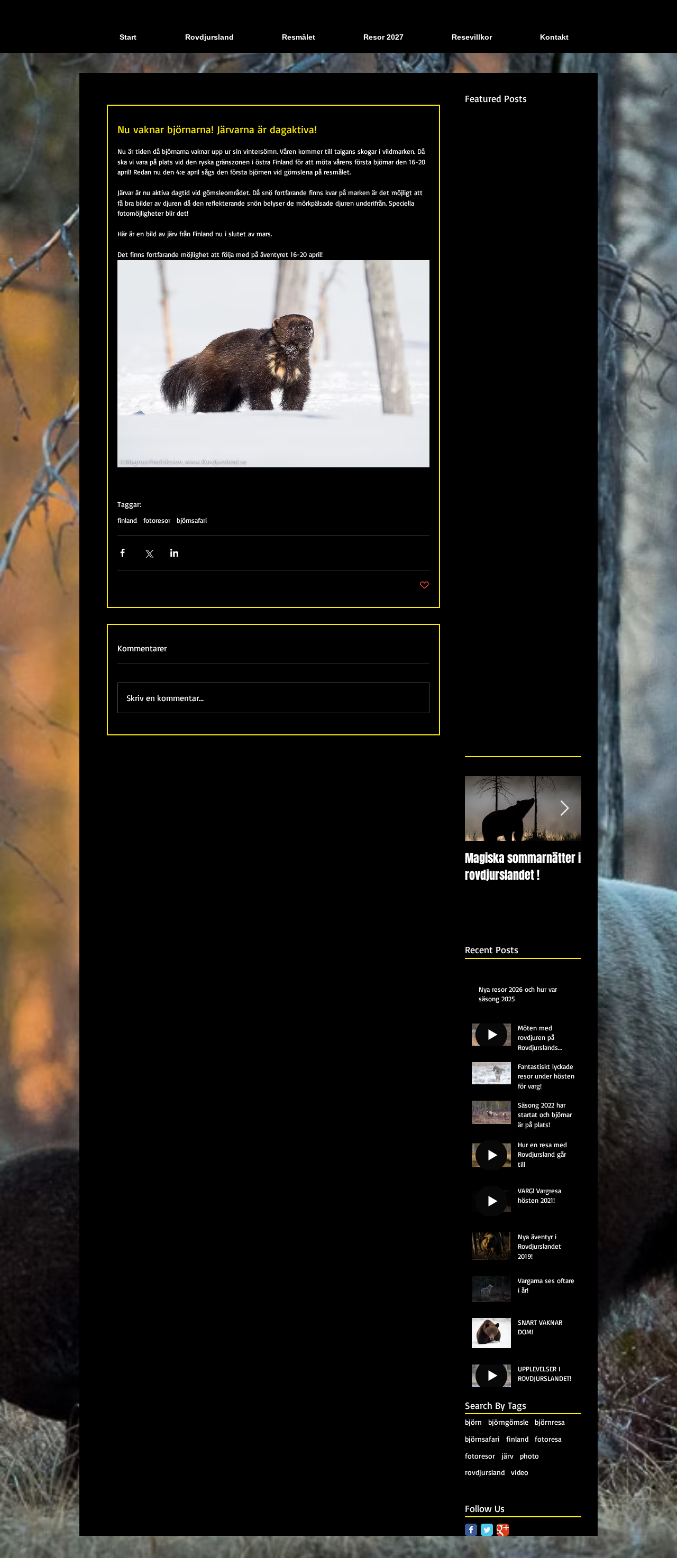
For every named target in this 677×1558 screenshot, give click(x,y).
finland (127, 520)
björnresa (550, 1421)
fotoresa (548, 1438)
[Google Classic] (503, 1530)
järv (507, 1455)
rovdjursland (485, 1472)
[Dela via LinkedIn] (174, 553)
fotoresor (156, 520)
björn (473, 1421)
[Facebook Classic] (471, 1530)
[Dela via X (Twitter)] (148, 553)
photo (529, 1455)
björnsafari (192, 520)
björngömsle (508, 1421)
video (519, 1472)
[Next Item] (564, 808)
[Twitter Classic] (487, 1530)
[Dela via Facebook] (122, 553)
